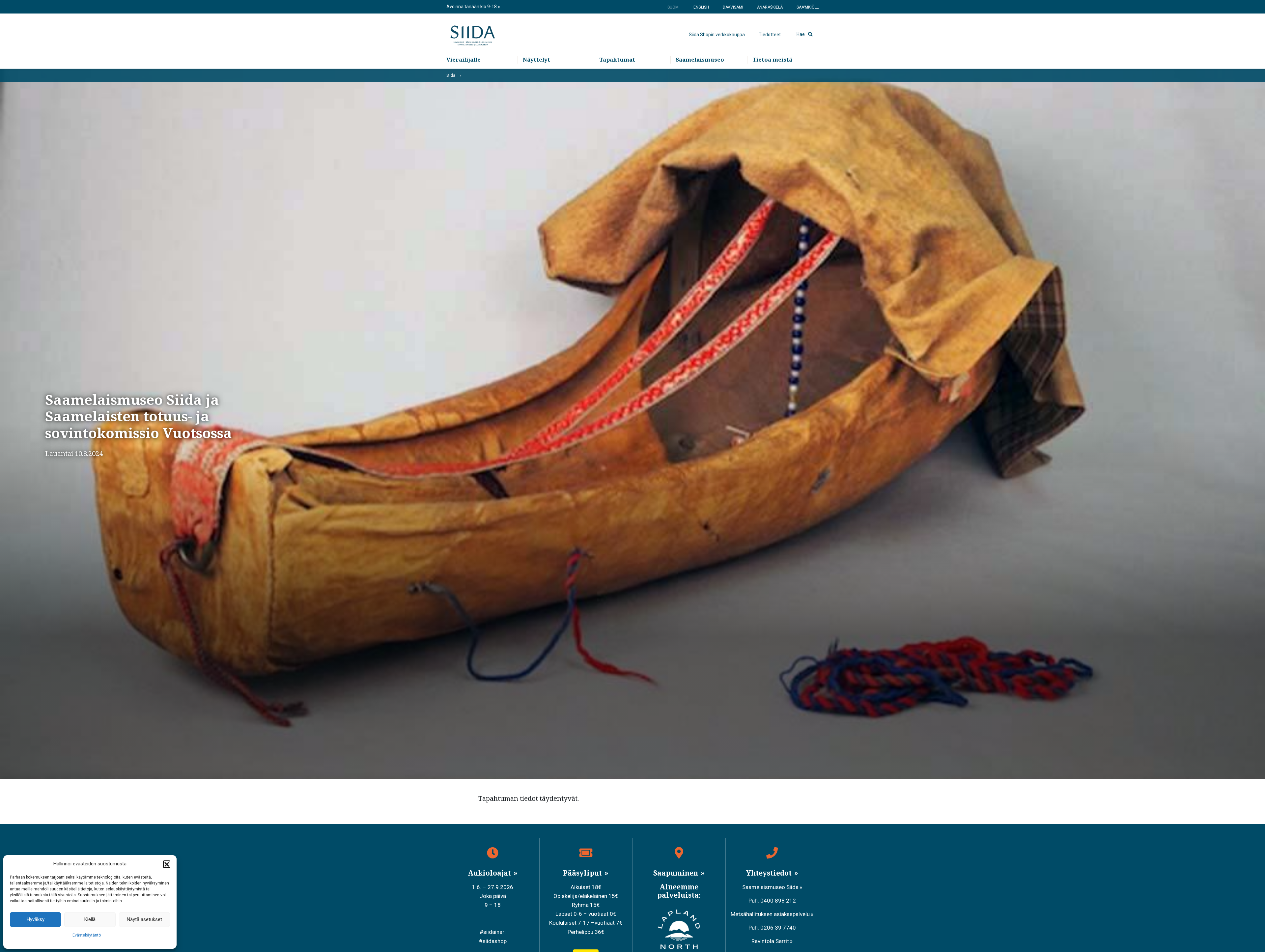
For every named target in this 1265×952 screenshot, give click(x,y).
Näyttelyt (536, 59)
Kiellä (90, 919)
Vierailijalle (463, 59)
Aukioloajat (490, 873)
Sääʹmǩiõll (808, 7)
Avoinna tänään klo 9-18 (472, 6)
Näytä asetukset (144, 919)
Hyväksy (35, 919)
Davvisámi (733, 7)
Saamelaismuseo (700, 59)
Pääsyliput (583, 873)
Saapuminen (676, 873)
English (701, 7)
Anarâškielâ (770, 7)
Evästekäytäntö (86, 935)
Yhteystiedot (769, 873)
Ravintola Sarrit (770, 941)
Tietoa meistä (772, 59)
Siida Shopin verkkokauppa (717, 34)
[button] (166, 864)
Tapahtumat (617, 59)
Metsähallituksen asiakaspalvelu (770, 914)
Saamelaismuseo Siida (770, 887)
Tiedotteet (770, 34)
